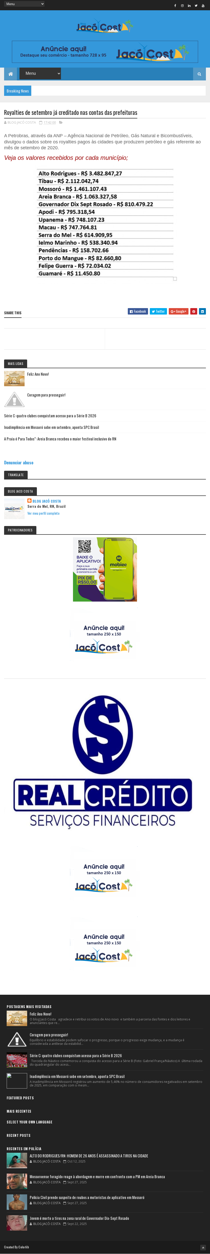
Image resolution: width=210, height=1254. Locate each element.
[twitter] (196, 5)
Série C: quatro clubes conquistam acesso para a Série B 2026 (50, 415)
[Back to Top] (203, 1247)
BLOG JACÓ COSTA (47, 501)
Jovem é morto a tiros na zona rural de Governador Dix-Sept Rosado (79, 1218)
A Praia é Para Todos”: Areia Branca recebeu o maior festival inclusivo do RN (60, 438)
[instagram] (182, 5)
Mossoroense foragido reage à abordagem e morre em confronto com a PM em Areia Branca (97, 1176)
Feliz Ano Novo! (38, 374)
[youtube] (203, 5)
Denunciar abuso (18, 462)
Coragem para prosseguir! (46, 395)
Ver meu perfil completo (43, 513)
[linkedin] (189, 5)
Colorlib (23, 1247)
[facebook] (175, 5)
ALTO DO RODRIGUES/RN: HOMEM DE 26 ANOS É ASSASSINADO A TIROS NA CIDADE (89, 1155)
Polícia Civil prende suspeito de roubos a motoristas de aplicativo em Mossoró (87, 1197)
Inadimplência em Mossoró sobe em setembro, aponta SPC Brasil (51, 427)
